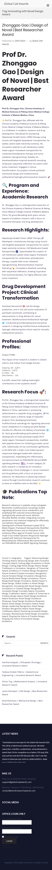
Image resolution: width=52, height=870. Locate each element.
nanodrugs (22, 423)
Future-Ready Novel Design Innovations (20, 578)
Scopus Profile (8, 354)
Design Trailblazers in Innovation (25, 566)
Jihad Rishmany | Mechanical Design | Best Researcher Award (22, 702)
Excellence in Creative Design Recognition (28, 570)
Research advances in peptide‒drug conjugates (24, 505)
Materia (37, 127)
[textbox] (26, 553)
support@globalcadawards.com (16, 782)
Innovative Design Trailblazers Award (23, 592)
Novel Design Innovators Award (23, 603)
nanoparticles (32, 440)
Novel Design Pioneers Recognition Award (23, 607)
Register (6, 845)
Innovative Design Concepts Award (18, 591)
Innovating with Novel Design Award (31, 586)
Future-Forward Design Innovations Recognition (24, 575)
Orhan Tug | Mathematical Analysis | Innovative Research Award (24, 683)
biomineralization (10, 160)
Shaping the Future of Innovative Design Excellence (20, 620)
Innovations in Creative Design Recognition (22, 588)
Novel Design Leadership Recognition (23, 604)
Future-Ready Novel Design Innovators (24, 579)
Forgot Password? (10, 847)
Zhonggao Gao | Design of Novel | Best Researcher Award (25, 30)
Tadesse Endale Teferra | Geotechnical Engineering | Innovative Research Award (21, 674)
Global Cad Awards (16, 4)
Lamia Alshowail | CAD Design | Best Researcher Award (24, 693)
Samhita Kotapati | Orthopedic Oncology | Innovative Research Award (22, 664)
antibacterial (8, 332)
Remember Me (11, 837)
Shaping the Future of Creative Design (26, 616)
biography (16, 558)
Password (11, 828)
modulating (21, 456)
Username (11, 819)
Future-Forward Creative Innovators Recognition (24, 573)
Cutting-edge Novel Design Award (25, 565)
